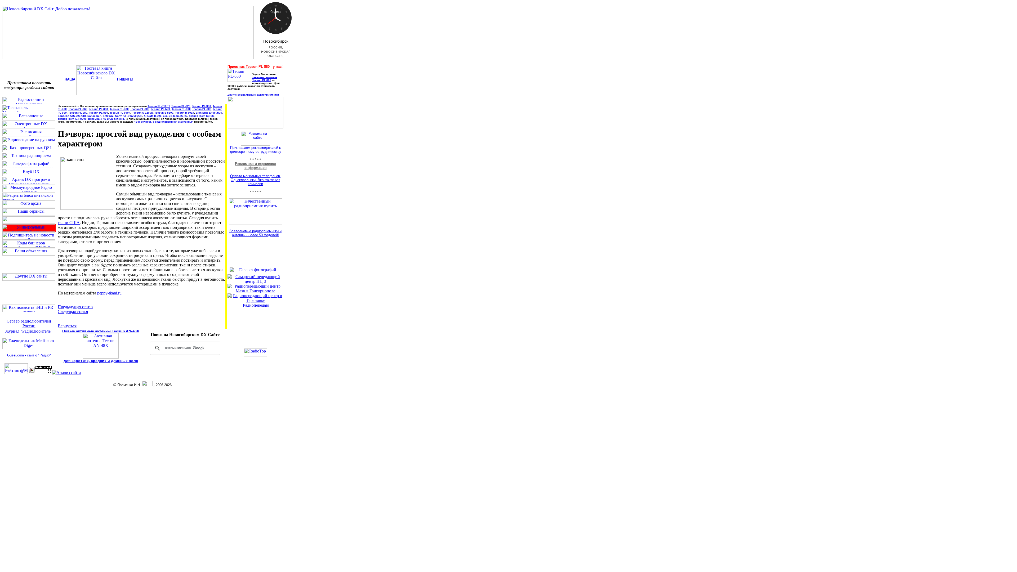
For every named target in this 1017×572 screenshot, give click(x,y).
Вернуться (67, 326)
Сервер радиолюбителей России (29, 323)
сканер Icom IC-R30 (202, 115)
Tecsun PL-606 (201, 109)
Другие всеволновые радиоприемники (253, 94)
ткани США (69, 222)
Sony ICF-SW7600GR (128, 115)
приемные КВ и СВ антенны (107, 118)
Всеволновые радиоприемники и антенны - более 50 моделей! (255, 233)
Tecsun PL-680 (77, 112)
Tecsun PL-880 (98, 112)
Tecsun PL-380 (119, 109)
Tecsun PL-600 (181, 109)
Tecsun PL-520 (160, 109)
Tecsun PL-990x (120, 112)
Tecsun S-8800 (163, 112)
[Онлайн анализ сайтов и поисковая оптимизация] (66, 372)
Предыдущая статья (75, 307)
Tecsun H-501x (184, 112)
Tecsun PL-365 (77, 109)
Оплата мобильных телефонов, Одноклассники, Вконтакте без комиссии (255, 180)
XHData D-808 (153, 115)
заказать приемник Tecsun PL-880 (264, 79)
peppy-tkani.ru (109, 293)
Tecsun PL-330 (201, 106)
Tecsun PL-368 (98, 109)
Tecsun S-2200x (142, 112)
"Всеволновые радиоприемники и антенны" (163, 121)
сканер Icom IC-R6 (175, 115)
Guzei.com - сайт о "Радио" (29, 355)
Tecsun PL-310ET (159, 106)
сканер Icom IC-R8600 (72, 118)
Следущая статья (73, 311)
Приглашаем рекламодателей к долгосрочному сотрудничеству (255, 150)
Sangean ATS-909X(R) (72, 115)
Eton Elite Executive (209, 112)
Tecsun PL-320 (180, 106)
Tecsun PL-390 (139, 109)
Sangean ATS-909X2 (100, 115)
